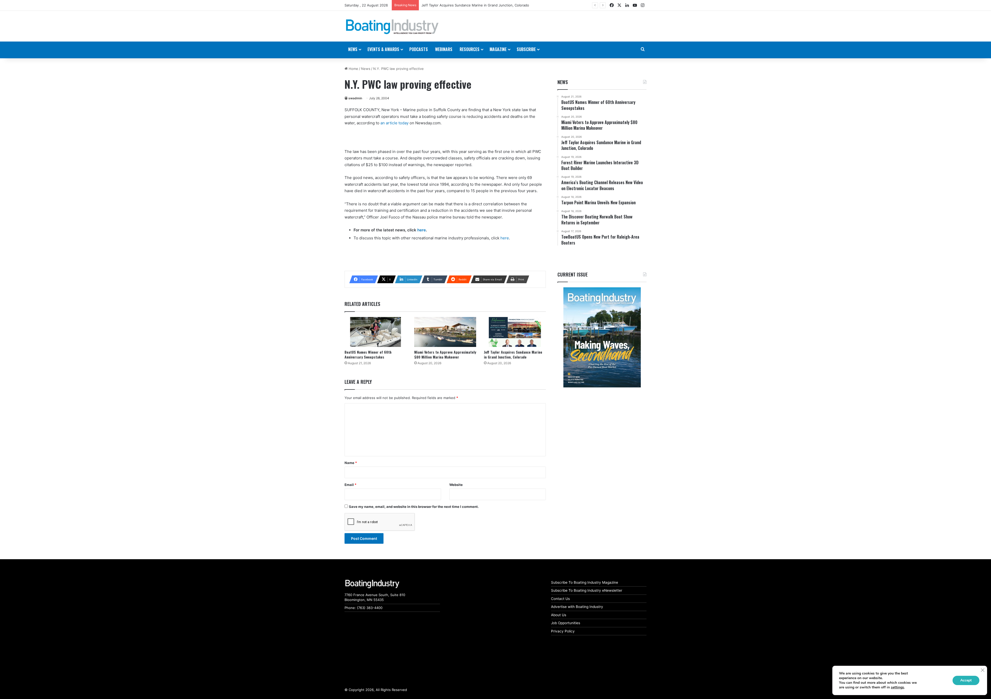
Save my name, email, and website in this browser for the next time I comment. (414, 507)
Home (353, 69)
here (421, 229)
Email (350, 485)
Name (351, 463)
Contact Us (560, 599)
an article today (394, 122)
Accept (966, 680)
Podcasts (418, 49)
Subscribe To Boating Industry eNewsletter (586, 590)
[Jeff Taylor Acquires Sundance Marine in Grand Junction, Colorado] (515, 332)
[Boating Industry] (392, 26)
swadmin (355, 98)
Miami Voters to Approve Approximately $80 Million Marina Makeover (445, 354)
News (365, 69)
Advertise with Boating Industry (577, 607)
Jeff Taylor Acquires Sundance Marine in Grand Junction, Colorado (513, 354)
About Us (558, 615)
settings (897, 687)
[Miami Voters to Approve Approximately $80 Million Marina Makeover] (445, 332)
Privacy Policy (563, 631)
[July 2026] (601, 337)
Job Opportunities (565, 623)
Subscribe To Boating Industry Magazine (584, 582)
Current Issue (572, 274)
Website (456, 485)
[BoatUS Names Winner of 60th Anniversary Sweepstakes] (375, 332)
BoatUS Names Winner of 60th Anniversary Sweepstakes (368, 354)
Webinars (443, 49)
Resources (469, 49)
